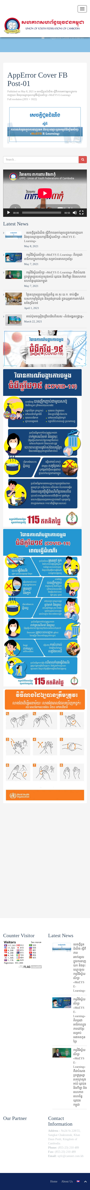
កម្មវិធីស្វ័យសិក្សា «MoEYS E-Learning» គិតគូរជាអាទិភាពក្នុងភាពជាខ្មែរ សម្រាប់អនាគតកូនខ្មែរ (79, 1020)
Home (53, 1181)
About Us (67, 1181)
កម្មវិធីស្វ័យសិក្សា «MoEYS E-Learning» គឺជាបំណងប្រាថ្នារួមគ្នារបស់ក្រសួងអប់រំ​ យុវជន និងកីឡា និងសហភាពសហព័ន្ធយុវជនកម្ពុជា (55, 276)
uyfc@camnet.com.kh (71, 1156)
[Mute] (75, 213)
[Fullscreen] (81, 213)
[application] (45, 193)
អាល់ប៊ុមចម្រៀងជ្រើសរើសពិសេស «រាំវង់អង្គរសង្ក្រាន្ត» (55, 316)
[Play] (8, 213)
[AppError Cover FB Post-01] (45, 124)
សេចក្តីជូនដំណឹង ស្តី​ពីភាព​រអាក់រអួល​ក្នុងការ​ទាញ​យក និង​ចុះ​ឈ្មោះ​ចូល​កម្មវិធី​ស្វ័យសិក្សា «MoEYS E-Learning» (53, 237)
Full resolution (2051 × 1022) (22, 99)
